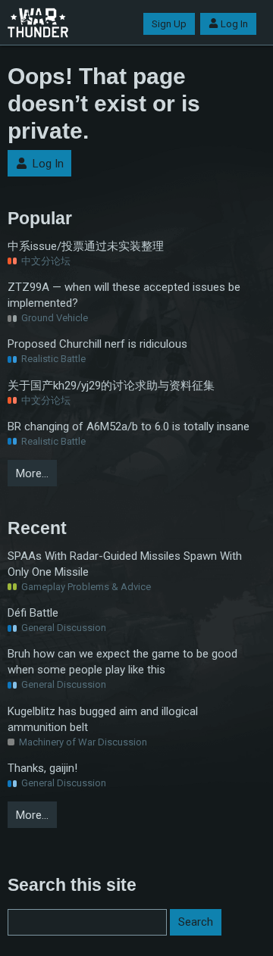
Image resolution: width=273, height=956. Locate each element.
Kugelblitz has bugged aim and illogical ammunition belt (103, 719)
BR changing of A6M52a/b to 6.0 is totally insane (128, 426)
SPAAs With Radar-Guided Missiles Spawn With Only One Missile (125, 564)
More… (32, 473)
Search (195, 922)
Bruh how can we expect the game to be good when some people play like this (122, 661)
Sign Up (169, 24)
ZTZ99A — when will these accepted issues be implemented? (124, 295)
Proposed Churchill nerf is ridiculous (97, 344)
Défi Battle (33, 613)
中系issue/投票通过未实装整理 (86, 246)
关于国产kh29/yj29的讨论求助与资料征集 (111, 385)
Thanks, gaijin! (42, 768)
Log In (234, 24)
